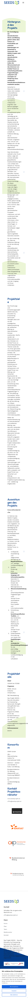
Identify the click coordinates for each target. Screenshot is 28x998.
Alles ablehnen (14, 994)
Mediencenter (8, 932)
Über (5, 926)
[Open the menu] (23, 2)
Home (5, 923)
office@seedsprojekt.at (14, 801)
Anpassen (14, 990)
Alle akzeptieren (14, 986)
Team (5, 929)
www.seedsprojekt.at (13, 798)
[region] (14, 983)
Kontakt (6, 935)
